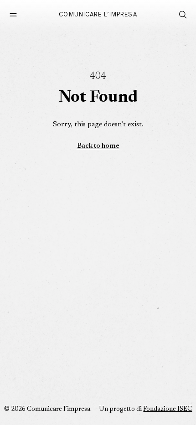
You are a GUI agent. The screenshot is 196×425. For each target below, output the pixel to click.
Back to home (98, 146)
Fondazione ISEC (167, 409)
